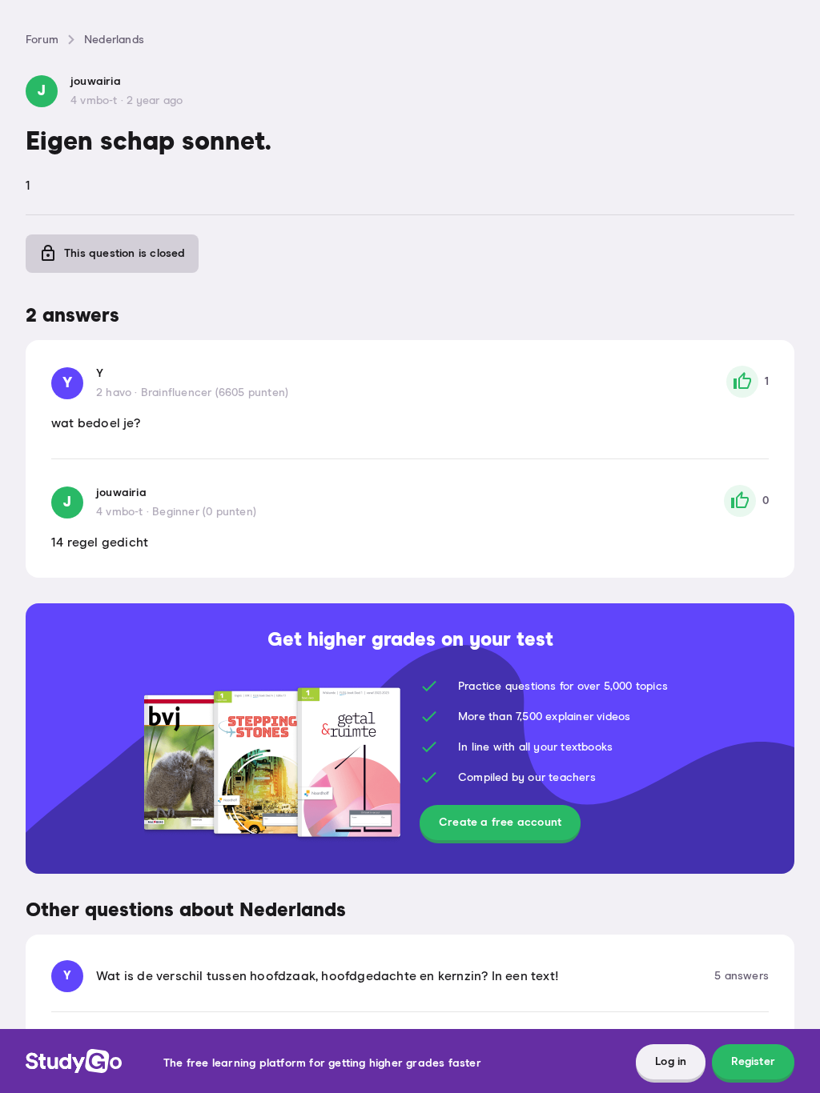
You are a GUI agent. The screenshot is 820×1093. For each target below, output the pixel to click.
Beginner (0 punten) (204, 512)
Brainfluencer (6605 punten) (214, 392)
